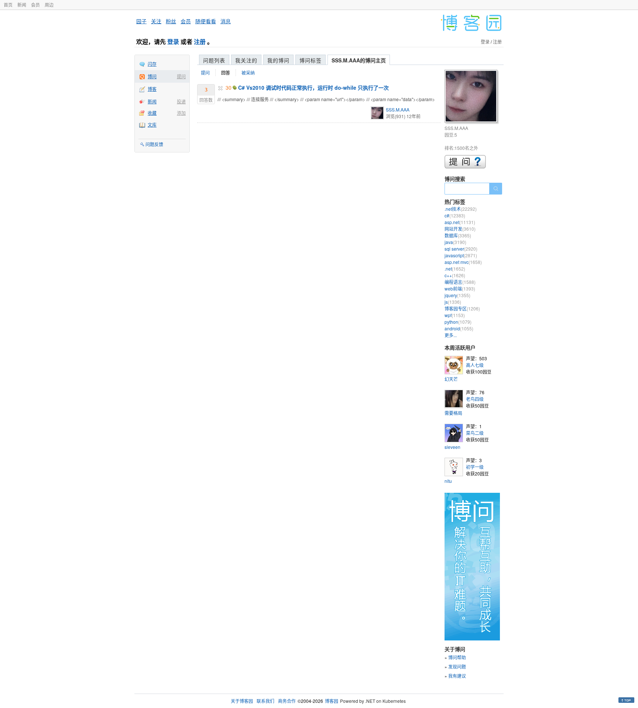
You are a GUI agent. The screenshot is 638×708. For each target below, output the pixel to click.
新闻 (21, 4)
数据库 (458, 235)
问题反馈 (154, 144)
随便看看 (205, 21)
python (458, 322)
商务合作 (287, 701)
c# (455, 215)
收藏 (152, 113)
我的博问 (278, 60)
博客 (152, 89)
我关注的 (246, 60)
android (459, 328)
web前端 (460, 288)
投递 (181, 101)
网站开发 (460, 229)
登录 (173, 41)
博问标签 (310, 60)
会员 (35, 4)
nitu (448, 481)
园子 (141, 21)
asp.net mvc (463, 262)
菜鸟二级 (475, 433)
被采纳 (248, 72)
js (453, 302)
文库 (152, 124)
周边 (49, 4)
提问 (181, 76)
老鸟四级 (475, 399)
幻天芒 (451, 379)
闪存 (152, 64)
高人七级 (475, 365)
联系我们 (265, 701)
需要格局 (453, 413)
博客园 (331, 701)
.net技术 (461, 209)
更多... (451, 335)
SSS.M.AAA (397, 109)
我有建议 (457, 676)
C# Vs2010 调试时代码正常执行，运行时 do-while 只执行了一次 (313, 87)
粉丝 (171, 21)
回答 (225, 72)
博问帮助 (457, 657)
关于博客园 (242, 701)
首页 (8, 4)
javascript (461, 255)
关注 (156, 21)
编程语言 (460, 282)
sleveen (452, 447)
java (455, 242)
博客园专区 (462, 308)
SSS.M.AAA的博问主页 (359, 60)
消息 (225, 21)
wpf (455, 315)
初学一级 (475, 467)
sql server (461, 248)
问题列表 (214, 60)
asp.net (460, 222)
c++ (455, 275)
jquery (457, 295)
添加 (181, 113)
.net (455, 268)
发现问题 (457, 666)
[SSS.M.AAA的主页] (472, 97)
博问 (152, 76)
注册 (200, 41)
